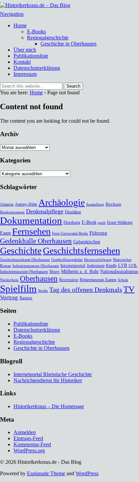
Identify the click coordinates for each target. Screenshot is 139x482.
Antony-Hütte (26, 204)
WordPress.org (29, 450)
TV (129, 289)
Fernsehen (31, 231)
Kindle (111, 265)
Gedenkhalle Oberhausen (36, 241)
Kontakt (22, 62)
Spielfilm (18, 288)
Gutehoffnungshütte (67, 260)
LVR (122, 265)
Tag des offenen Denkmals (85, 289)
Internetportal (72, 265)
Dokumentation (31, 220)
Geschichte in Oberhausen (68, 44)
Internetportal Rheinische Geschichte (52, 374)
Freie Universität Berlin (70, 233)
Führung (98, 233)
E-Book (89, 222)
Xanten (25, 297)
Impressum (25, 74)
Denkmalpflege (44, 211)
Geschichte (20, 250)
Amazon (6, 204)
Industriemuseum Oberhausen (35, 266)
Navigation (12, 14)
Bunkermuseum (12, 212)
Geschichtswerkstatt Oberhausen (25, 260)
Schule (123, 280)
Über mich (24, 50)
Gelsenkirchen (86, 241)
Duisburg (71, 222)
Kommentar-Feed (32, 444)
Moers (54, 271)
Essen (5, 233)
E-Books (36, 31)
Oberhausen (39, 278)
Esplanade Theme (46, 473)
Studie (43, 291)
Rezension (68, 279)
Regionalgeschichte (47, 37)
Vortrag (9, 297)
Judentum (96, 265)
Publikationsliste (30, 56)
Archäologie (61, 202)
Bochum (113, 204)
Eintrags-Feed (28, 438)
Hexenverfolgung (98, 260)
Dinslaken (73, 212)
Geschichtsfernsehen (81, 250)
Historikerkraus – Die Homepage (48, 406)
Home (20, 25)
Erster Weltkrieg (120, 222)
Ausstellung (95, 204)
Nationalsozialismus (119, 271)
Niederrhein (9, 280)
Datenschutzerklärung (36, 68)
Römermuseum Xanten (98, 279)
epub (102, 222)
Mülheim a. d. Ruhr (80, 271)
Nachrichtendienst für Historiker (47, 380)
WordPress (87, 473)
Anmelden (24, 432)
